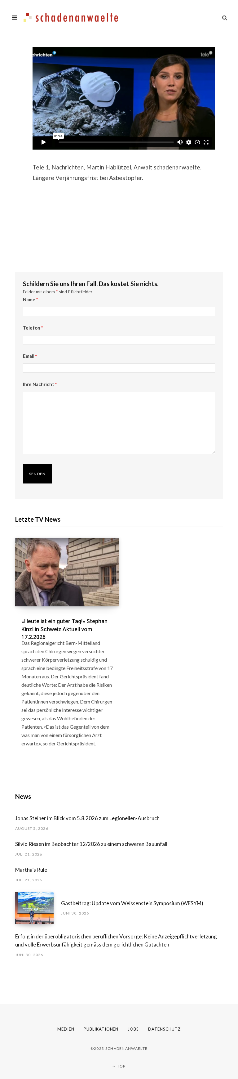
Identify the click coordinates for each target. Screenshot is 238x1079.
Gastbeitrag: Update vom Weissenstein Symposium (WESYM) (132, 903)
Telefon (33, 327)
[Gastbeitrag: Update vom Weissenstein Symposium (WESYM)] (38, 908)
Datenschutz (164, 1029)
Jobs (133, 1029)
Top (121, 1066)
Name (30, 299)
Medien (65, 1029)
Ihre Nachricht (40, 384)
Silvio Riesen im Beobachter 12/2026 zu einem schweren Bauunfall (91, 844)
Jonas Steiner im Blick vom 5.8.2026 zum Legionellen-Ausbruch (87, 818)
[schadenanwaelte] (70, 17)
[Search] (224, 17)
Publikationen (101, 1029)
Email (30, 356)
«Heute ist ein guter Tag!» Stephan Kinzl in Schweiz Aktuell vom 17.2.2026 (64, 629)
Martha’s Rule (31, 869)
